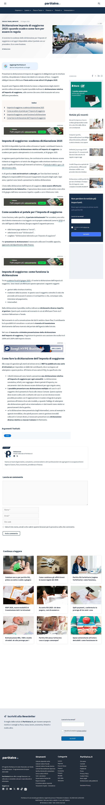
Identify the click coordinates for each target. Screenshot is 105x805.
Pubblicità (83, 769)
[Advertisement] (52, 676)
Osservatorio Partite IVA (43, 778)
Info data (60, 778)
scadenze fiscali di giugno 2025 (18, 280)
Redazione (7, 49)
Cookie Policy (84, 776)
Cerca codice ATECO (42, 773)
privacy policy (81, 731)
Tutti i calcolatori (41, 776)
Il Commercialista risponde (44, 783)
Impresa (18, 10)
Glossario (61, 781)
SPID (60, 220)
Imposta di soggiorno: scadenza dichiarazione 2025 (25, 107)
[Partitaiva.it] (52, 3)
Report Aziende (40, 781)
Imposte (15, 21)
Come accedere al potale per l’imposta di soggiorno (26, 111)
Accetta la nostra (81, 228)
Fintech (57, 10)
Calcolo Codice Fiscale (42, 764)
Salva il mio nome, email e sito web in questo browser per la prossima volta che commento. (40, 527)
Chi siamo (83, 761)
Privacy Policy (84, 773)
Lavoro (27, 10)
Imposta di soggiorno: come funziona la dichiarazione (26, 114)
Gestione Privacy (85, 785)
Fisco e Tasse (37, 10)
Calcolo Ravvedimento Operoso (45, 769)
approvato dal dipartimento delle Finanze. (18, 245)
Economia (61, 771)
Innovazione (68, 10)
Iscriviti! (86, 234)
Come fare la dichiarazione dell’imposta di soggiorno (26, 118)
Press (82, 771)
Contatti (82, 764)
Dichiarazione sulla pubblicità (89, 781)
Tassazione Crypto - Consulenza (45, 786)
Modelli (60, 776)
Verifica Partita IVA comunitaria (45, 771)
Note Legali (83, 778)
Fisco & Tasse (62, 766)
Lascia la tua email (77, 216)
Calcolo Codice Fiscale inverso (45, 766)
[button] (6, 4)
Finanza (48, 10)
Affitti (7, 435)
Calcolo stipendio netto (43, 761)
